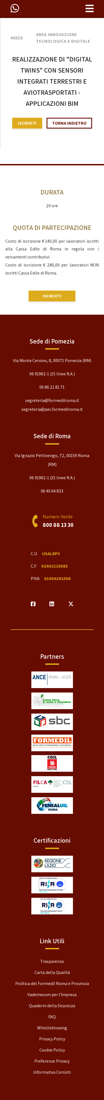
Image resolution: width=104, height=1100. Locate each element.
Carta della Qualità (52, 972)
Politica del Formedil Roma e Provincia (52, 983)
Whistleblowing (52, 1028)
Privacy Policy (52, 1039)
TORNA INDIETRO (69, 123)
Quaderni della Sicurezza (52, 1006)
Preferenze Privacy (52, 1061)
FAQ (52, 1017)
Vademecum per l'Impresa (52, 995)
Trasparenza (52, 961)
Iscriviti (27, 123)
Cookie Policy (52, 1050)
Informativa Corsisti (52, 1072)
